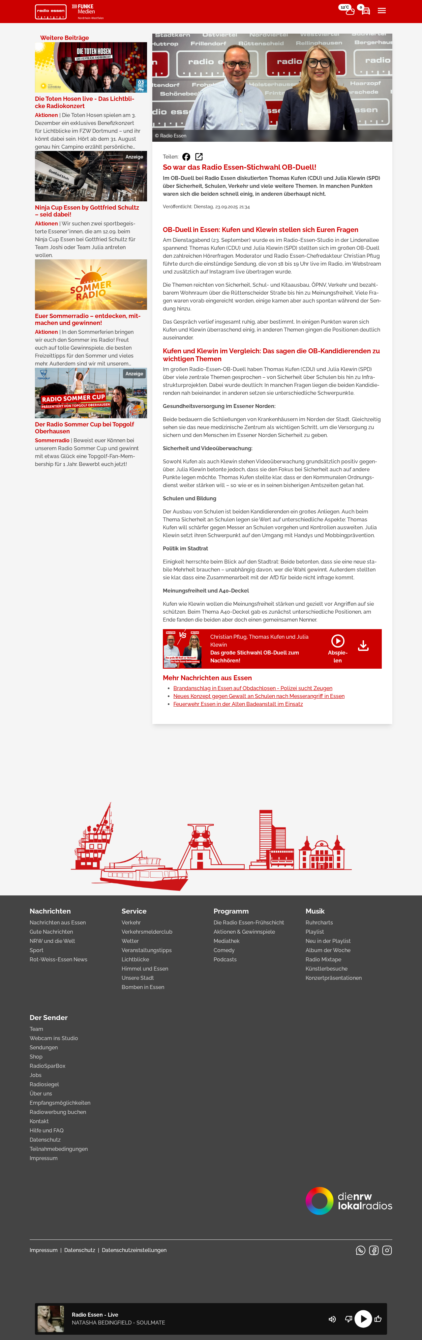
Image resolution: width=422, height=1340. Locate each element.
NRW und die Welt (52, 941)
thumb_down (349, 1319)
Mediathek (227, 941)
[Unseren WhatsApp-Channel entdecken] (360, 1250)
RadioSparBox (47, 1066)
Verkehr (131, 922)
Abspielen (338, 647)
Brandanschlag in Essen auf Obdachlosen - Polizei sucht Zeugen (252, 688)
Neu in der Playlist (328, 941)
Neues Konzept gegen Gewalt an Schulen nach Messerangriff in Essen (259, 696)
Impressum (44, 1158)
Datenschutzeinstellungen (134, 1250)
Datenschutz (45, 1140)
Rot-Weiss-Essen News (58, 959)
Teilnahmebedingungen (59, 1149)
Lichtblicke (135, 959)
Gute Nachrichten (51, 932)
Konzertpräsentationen (334, 978)
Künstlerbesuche (326, 969)
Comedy (224, 950)
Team (36, 1029)
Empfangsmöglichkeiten (60, 1103)
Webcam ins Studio (54, 1038)
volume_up (332, 1319)
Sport (37, 950)
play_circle (363, 1318)
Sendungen (44, 1047)
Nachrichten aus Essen (58, 922)
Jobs (36, 1075)
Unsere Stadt (138, 978)
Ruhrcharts (319, 922)
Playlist (315, 932)
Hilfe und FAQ (47, 1130)
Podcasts (225, 959)
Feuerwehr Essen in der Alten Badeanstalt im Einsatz (238, 704)
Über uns (41, 1094)
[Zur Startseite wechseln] (51, 12)
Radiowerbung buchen (58, 1112)
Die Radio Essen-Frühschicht (249, 922)
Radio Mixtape (323, 959)
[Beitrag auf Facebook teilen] (186, 157)
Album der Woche (328, 950)
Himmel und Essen (145, 969)
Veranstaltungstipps (147, 950)
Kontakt (39, 1121)
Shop (36, 1057)
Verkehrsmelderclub (147, 932)
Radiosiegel (44, 1084)
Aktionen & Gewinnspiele (244, 932)
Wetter (130, 941)
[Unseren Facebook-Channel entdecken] (374, 1250)
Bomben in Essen (143, 987)
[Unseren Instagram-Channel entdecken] (387, 1250)
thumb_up (378, 1319)
